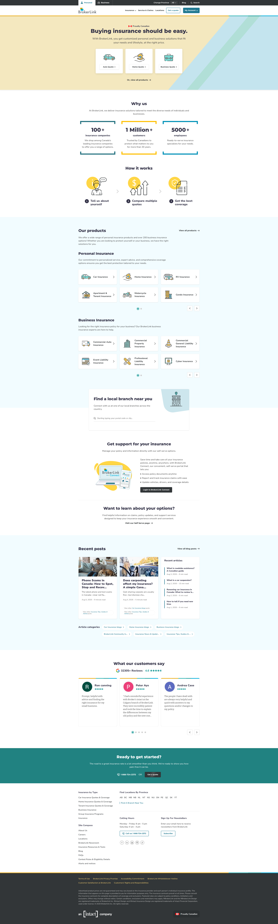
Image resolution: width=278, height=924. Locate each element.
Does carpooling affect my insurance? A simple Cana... (138, 583)
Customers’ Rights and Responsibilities (131, 883)
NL (139, 797)
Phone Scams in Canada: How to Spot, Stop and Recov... (97, 583)
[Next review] (197, 732)
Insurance (82, 818)
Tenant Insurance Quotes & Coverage (95, 806)
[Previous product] (190, 308)
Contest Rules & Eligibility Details (94, 859)
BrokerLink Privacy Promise (105, 879)
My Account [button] (190, 10)
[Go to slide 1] (138, 309)
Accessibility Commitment (132, 879)
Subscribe (168, 833)
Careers (81, 834)
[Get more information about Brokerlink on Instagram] (137, 842)
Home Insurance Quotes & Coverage (95, 801)
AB (121, 797)
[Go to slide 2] (141, 309)
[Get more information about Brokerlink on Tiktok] (142, 842)
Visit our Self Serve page (137, 523)
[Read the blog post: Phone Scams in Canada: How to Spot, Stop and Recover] (98, 567)
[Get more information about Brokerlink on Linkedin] (127, 842)
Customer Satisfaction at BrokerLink (94, 883)
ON (157, 797)
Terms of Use (84, 879)
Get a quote (173, 10)
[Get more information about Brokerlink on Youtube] (132, 842)
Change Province (161, 3)
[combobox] (124, 418)
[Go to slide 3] (139, 732)
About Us (82, 830)
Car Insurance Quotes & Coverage (94, 797)
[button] (174, 2)
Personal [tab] (88, 3)
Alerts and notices (86, 863)
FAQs (80, 855)
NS (148, 797)
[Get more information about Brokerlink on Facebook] (122, 842)
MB (130, 797)
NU (153, 797)
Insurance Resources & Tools (91, 847)
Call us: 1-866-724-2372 (136, 833)
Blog (184, 3)
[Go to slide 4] (142, 732)
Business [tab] (105, 3)
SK (171, 797)
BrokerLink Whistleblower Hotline (163, 879)
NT (143, 797)
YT (175, 797)
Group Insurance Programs (90, 814)
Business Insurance (87, 810)
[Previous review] (190, 732)
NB (134, 797)
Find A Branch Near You (132, 803)
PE (162, 797)
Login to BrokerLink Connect (156, 490)
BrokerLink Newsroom (88, 843)
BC (125, 797)
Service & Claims (145, 10)
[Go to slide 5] (145, 732)
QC (166, 797)
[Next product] (197, 308)
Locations (159, 10)
